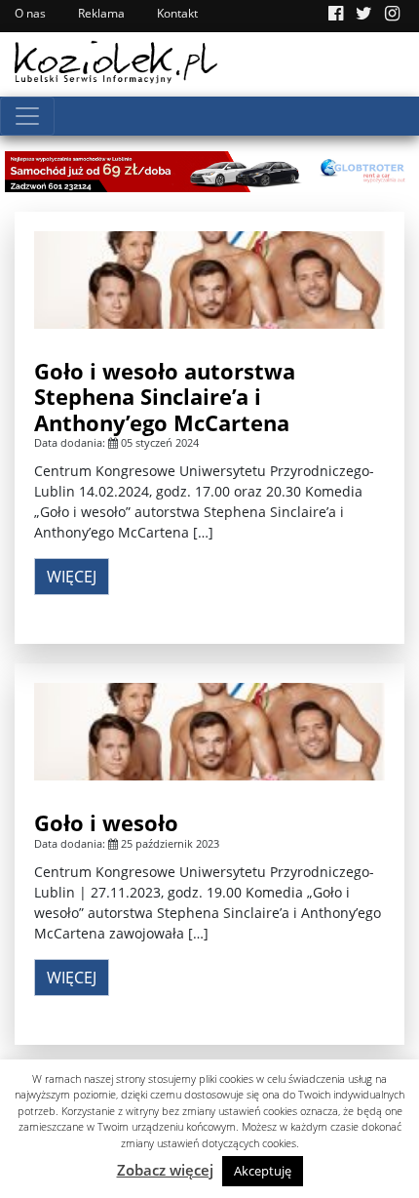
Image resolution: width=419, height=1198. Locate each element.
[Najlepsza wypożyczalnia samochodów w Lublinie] (209, 169)
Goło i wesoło (106, 822)
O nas (30, 13)
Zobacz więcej (165, 1169)
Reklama (101, 13)
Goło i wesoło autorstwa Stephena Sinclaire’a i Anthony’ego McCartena (164, 396)
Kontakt (177, 13)
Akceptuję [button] (262, 1170)
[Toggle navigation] (27, 116)
